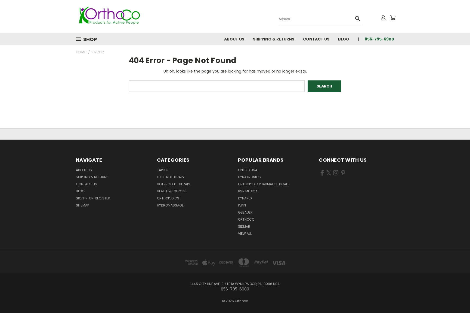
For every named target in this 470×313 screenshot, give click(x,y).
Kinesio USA (247, 170)
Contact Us (316, 39)
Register (102, 198)
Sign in (82, 198)
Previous (455, 296)
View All (245, 233)
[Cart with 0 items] (392, 17)
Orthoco (246, 219)
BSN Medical (248, 191)
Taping (162, 170)
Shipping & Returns (273, 39)
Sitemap (82, 205)
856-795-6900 (379, 39)
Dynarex (245, 198)
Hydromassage (170, 205)
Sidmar (244, 226)
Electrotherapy (170, 177)
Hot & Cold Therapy (174, 184)
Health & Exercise (172, 191)
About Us (234, 39)
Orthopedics (168, 198)
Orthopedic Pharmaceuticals (264, 184)
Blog (343, 39)
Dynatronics (249, 177)
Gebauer (245, 212)
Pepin (242, 205)
